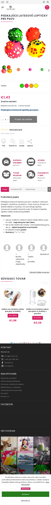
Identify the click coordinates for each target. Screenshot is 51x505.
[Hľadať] (43, 2)
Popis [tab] (5, 189)
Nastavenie (25, 489)
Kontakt (4, 393)
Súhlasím (25, 494)
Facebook (8, 363)
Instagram (9, 366)
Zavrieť (43, 150)
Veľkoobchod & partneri (11, 390)
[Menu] (3, 7)
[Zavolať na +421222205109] (8, 2)
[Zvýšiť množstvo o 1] (8, 120)
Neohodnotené (15, 129)
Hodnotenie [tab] (30, 189)
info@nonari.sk (11, 356)
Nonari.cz (5, 396)
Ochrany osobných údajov (12, 384)
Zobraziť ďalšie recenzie (39, 272)
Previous (44, 283)
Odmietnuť (25, 500)
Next (47, 283)
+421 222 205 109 (11, 359)
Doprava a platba (9, 378)
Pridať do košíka (23, 119)
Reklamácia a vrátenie (11, 387)
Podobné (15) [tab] (16, 189)
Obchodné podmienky (10, 381)
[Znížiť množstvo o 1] (3, 120)
